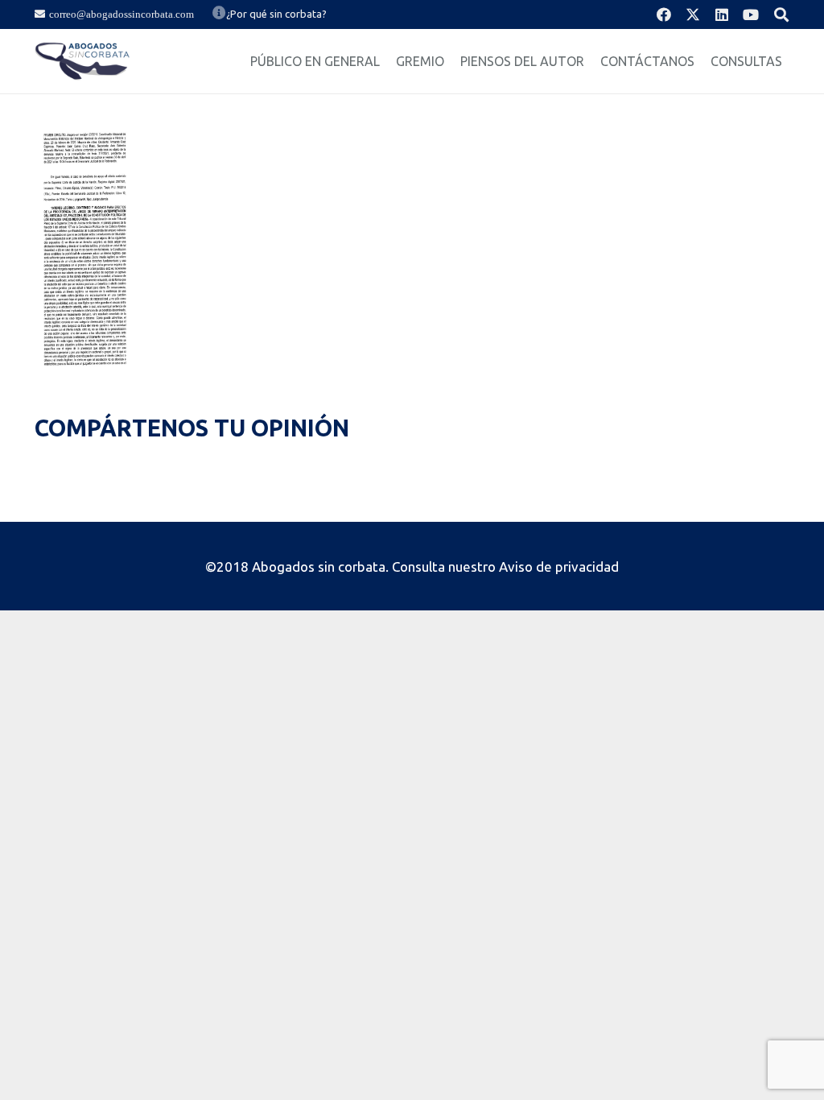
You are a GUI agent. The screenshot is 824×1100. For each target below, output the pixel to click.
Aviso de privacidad (559, 566)
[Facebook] (663, 14)
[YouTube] (750, 14)
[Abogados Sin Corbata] (82, 61)
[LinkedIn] (721, 14)
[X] (692, 14)
